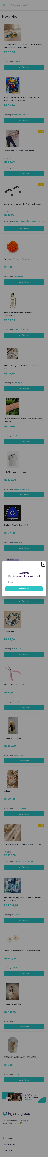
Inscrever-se (24, 589)
